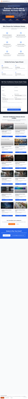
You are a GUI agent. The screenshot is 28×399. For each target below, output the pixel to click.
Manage (11, 397)
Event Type (15, 97)
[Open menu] (26, 1)
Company (3, 90)
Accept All (2, 397)
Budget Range (3, 97)
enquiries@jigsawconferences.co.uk (18, 235)
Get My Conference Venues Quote (13, 109)
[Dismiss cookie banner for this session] (27, 395)
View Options (7, 136)
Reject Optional (7, 397)
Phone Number (16, 90)
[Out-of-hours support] (25, 1)
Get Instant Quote (9, 16)
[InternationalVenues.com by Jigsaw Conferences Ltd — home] (5, 1)
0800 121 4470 (19, 16)
